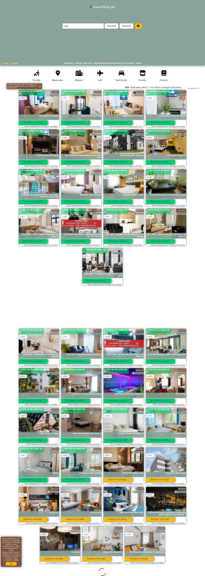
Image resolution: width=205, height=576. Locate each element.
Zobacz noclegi (117, 479)
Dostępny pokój (32, 122)
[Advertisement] (102, 308)
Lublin (22, 98)
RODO (16, 560)
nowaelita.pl (102, 7)
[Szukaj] (138, 26)
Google (16, 540)
